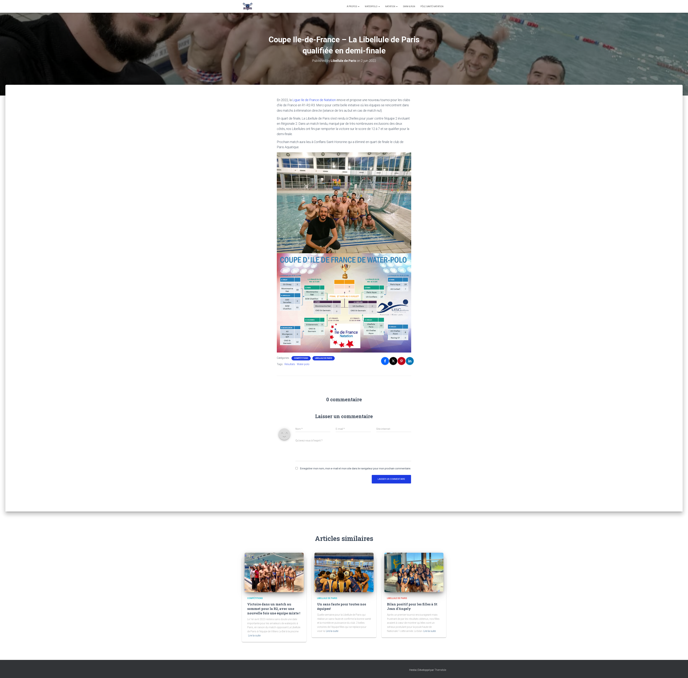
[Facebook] (385, 361)
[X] (393, 361)
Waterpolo (371, 6)
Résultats (290, 364)
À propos (352, 6)
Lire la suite (254, 635)
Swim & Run (409, 6)
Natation (390, 6)
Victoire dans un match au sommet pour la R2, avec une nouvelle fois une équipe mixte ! (273, 608)
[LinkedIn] (410, 361)
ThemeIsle (440, 670)
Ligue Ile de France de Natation (314, 100)
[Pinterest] (401, 361)
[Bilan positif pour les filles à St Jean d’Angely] (413, 572)
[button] (358, 6)
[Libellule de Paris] (247, 6)
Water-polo (303, 364)
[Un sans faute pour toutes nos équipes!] (344, 572)
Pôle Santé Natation (432, 6)
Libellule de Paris (323, 358)
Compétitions (301, 358)
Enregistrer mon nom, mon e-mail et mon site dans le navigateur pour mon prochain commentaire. (355, 468)
